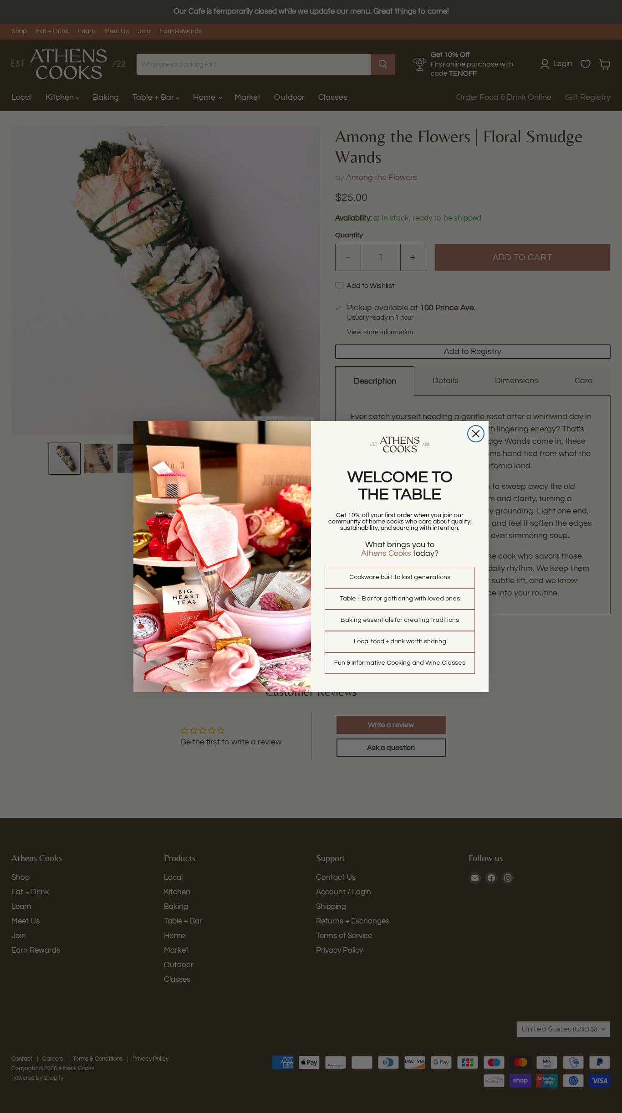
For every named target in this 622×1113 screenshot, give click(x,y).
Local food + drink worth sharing (400, 641)
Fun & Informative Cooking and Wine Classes (399, 663)
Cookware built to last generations (399, 577)
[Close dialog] (476, 434)
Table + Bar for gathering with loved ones (400, 598)
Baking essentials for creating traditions (400, 620)
